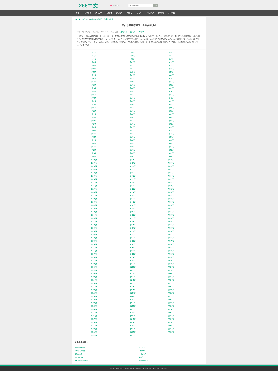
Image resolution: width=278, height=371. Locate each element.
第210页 (171, 277)
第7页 (94, 59)
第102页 (171, 159)
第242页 (133, 312)
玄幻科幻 (150, 13)
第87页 (171, 143)
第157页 (94, 221)
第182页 (133, 247)
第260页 (133, 332)
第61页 (93, 117)
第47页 (132, 101)
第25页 (93, 78)
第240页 (171, 309)
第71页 (132, 127)
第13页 (93, 65)
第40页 (93, 94)
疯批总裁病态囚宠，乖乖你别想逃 (101, 19)
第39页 (171, 91)
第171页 (171, 234)
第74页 (132, 130)
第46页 (93, 101)
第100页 (94, 159)
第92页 (132, 150)
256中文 (88, 4)
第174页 (171, 237)
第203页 (133, 270)
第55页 (93, 111)
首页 (77, 13)
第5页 (133, 55)
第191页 (133, 257)
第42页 (171, 94)
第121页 (94, 182)
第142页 (94, 205)
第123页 (171, 182)
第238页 (94, 309)
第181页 (94, 247)
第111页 (171, 169)
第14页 (132, 65)
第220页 (94, 290)
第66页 (171, 120)
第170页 (133, 234)
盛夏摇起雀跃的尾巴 (81, 360)
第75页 (171, 130)
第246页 (171, 316)
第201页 (171, 267)
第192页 (171, 257)
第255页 (171, 325)
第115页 (94, 176)
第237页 (171, 306)
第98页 (132, 156)
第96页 (171, 153)
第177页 (171, 241)
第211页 (94, 280)
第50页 (132, 104)
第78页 (171, 133)
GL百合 (140, 13)
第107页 (133, 166)
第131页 (133, 192)
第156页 (171, 218)
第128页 (133, 189)
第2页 (133, 52)
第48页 (171, 101)
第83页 (132, 140)
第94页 (93, 153)
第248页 (133, 319)
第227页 (133, 296)
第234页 (171, 303)
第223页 (94, 293)
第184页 (94, 251)
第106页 (94, 166)
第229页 (94, 299)
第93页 (171, 150)
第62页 (132, 117)
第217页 (94, 286)
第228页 (171, 296)
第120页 (171, 179)
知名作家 (116, 5)
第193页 (94, 260)
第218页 (133, 286)
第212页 (133, 280)
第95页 (132, 153)
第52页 (93, 107)
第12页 (171, 62)
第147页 (171, 208)
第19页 (93, 72)
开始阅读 (123, 32)
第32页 (132, 85)
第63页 (171, 117)
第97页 (93, 156)
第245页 (133, 316)
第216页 (171, 283)
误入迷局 (142, 347)
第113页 (133, 172)
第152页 (133, 215)
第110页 (133, 169)
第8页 (133, 59)
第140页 (133, 202)
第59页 (132, 114)
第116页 (133, 176)
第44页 (132, 98)
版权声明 (148, 368)
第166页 (94, 231)
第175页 (94, 241)
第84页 (171, 140)
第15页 (171, 65)
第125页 (133, 185)
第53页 (132, 107)
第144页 (171, 205)
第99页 (171, 156)
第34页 (93, 88)
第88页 (93, 146)
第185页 (133, 251)
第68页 (132, 124)
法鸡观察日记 (143, 360)
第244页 (94, 316)
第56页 (132, 111)
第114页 (171, 172)
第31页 (93, 85)
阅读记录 (132, 32)
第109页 (94, 169)
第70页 (93, 127)
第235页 (94, 306)
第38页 (132, 91)
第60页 (171, 114)
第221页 (133, 290)
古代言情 (171, 13)
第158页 (133, 221)
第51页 (171, 104)
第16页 (93, 68)
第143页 (133, 205)
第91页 (93, 150)
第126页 (171, 185)
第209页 (133, 277)
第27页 (171, 78)
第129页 (171, 189)
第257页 (133, 329)
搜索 (155, 5)
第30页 (171, 81)
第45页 (171, 98)
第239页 (133, 309)
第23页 (132, 75)
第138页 (171, 198)
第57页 (171, 111)
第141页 (171, 202)
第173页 (133, 237)
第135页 (171, 195)
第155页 (133, 218)
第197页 (133, 264)
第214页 (94, 283)
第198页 (171, 264)
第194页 (133, 260)
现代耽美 (98, 13)
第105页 (171, 163)
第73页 (93, 130)
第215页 (133, 283)
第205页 (94, 273)
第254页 (133, 325)
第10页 (93, 62)
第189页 (171, 254)
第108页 (171, 166)
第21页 (171, 72)
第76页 (93, 133)
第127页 (94, 189)
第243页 (171, 312)
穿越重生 (119, 13)
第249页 (171, 319)
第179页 (133, 244)
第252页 (171, 322)
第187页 (94, 254)
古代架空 (108, 13)
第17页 (132, 68)
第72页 (171, 127)
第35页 (132, 88)
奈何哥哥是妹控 (80, 357)
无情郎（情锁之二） (81, 351)
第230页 (133, 299)
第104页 (133, 163)
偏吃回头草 (78, 354)
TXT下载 (141, 32)
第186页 (171, 251)
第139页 (94, 202)
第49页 (93, 104)
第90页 (171, 146)
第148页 (94, 211)
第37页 (93, 91)
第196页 (94, 264)
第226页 (94, 296)
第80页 (132, 137)
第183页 (171, 247)
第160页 (94, 224)
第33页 (171, 85)
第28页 (93, 81)
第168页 (171, 231)
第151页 (94, 215)
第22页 (93, 75)
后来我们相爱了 (80, 347)
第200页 (133, 267)
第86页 (132, 143)
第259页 (94, 332)
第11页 (132, 62)
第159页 (171, 221)
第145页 (94, 208)
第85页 (93, 143)
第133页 (94, 195)
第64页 (93, 120)
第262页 (94, 335)
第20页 (132, 72)
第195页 (171, 260)
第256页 (94, 329)
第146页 (133, 208)
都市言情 (161, 13)
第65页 (132, 120)
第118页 (94, 179)
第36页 (171, 88)
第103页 (94, 163)
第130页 (94, 192)
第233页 (133, 303)
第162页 (171, 224)
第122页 (133, 182)
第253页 (94, 325)
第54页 (171, 107)
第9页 (171, 59)
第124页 (94, 185)
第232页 (94, 303)
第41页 (132, 94)
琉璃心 (141, 357)
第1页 (94, 52)
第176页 (133, 241)
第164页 (133, 228)
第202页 (94, 270)
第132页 (171, 192)
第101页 (133, 159)
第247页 (94, 319)
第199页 (94, 267)
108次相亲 (142, 354)
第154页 (94, 218)
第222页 (171, 290)
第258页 (171, 329)
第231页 (171, 299)
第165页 (171, 228)
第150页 (171, 211)
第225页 (171, 293)
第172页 (94, 237)
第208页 (94, 277)
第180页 (171, 244)
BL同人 (130, 13)
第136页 (94, 198)
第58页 (93, 114)
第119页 (133, 179)
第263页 (133, 335)
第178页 (94, 244)
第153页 (171, 215)
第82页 (93, 140)
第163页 (94, 228)
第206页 (133, 273)
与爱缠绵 (142, 351)
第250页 (94, 322)
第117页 (171, 176)
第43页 (93, 98)
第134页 (133, 195)
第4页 (94, 55)
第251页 (133, 322)
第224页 (133, 293)
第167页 (133, 231)
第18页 (171, 68)
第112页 (94, 172)
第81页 (171, 137)
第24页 (171, 75)
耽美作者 (88, 13)
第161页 (133, 224)
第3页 (171, 52)
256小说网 (160, 368)
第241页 (94, 312)
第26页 (132, 78)
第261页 (171, 332)
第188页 (133, 254)
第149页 (133, 211)
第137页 (133, 198)
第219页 (171, 286)
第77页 (132, 133)
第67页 (93, 124)
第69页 (171, 124)
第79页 (93, 137)
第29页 (132, 81)
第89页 (132, 146)
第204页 (171, 270)
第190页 (94, 257)
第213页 (171, 280)
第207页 (171, 273)
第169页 (94, 234)
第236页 (133, 306)
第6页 (171, 55)
